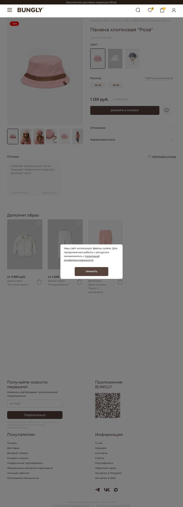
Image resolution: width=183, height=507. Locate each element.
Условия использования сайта (113, 505)
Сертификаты (104, 463)
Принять (92, 271)
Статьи (99, 458)
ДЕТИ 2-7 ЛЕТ (121, 20)
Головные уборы (159, 20)
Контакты (101, 453)
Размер (95, 78)
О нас (99, 443)
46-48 (98, 85)
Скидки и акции (17, 458)
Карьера (100, 448)
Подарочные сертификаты (25, 463)
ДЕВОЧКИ (138, 20)
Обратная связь (105, 468)
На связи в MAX (105, 478)
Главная (95, 20)
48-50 (116, 85)
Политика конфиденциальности (71, 505)
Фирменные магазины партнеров (30, 468)
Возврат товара (17, 453)
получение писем (15, 425)
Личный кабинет (18, 473)
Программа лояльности (23, 478)
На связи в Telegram (108, 473)
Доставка (13, 448)
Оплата (12, 443)
